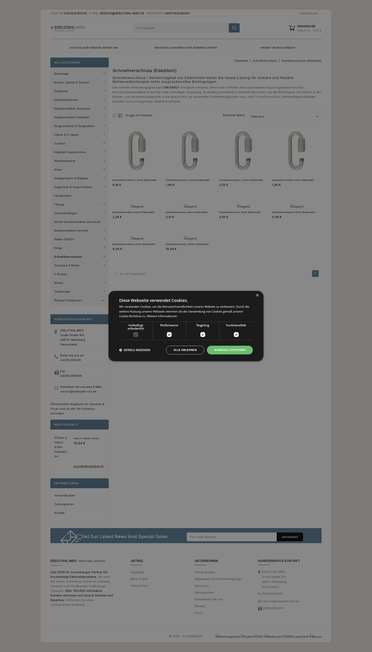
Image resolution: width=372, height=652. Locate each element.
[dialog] (186, 326)
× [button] (257, 295)
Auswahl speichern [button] (229, 350)
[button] (134, 350)
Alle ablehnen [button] (185, 350)
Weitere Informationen (162, 316)
